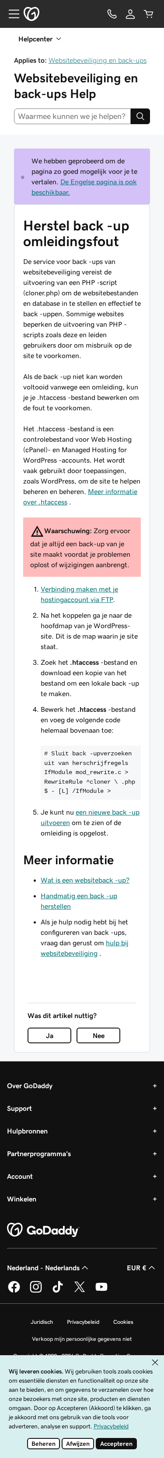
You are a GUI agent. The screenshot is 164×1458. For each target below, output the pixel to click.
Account (20, 1176)
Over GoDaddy (29, 1085)
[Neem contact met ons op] (112, 14)
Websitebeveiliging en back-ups (98, 60)
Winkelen (21, 1198)
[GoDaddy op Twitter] (80, 1291)
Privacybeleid (83, 1322)
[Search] (140, 116)
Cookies (123, 1322)
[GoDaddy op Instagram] (36, 1291)
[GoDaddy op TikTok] (58, 1291)
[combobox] (72, 116)
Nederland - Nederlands (43, 1267)
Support (19, 1108)
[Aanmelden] (130, 14)
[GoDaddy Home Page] (43, 1230)
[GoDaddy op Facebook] (14, 1291)
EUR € (137, 1267)
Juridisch (42, 1322)
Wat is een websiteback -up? (85, 879)
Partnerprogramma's (39, 1153)
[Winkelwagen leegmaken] (149, 14)
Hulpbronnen (27, 1130)
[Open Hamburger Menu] (10, 13)
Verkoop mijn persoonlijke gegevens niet (82, 1339)
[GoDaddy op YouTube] (101, 1291)
